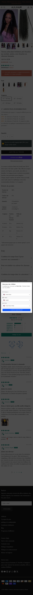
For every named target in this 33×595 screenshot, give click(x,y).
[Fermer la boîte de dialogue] (31, 283)
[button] (16, 294)
